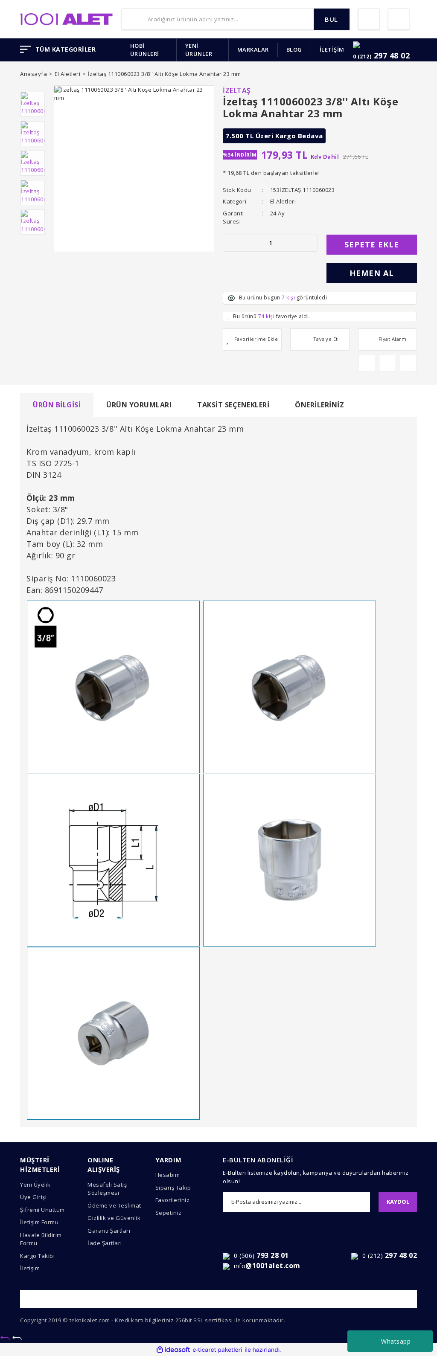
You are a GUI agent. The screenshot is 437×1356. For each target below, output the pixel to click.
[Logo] (66, 18)
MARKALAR (253, 49)
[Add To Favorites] (252, 339)
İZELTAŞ (237, 90)
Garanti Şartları (108, 1230)
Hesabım (167, 1175)
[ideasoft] (173, 1350)
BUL (331, 19)
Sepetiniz (168, 1213)
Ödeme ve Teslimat (114, 1205)
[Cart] (398, 19)
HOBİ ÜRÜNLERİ (144, 50)
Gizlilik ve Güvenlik (113, 1218)
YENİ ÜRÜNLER (199, 50)
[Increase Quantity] (311, 243)
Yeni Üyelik (35, 1184)
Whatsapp (396, 1341)
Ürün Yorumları (139, 404)
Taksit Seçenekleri (233, 404)
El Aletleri (283, 201)
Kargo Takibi (37, 1256)
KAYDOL (398, 1201)
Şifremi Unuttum (42, 1210)
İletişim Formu (39, 1222)
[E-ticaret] (217, 1350)
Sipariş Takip (173, 1187)
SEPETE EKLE (371, 244)
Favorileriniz (172, 1200)
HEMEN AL (372, 273)
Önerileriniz (319, 404)
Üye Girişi (33, 1197)
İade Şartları (104, 1243)
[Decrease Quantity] (229, 243)
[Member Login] (368, 19)
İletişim (30, 1268)
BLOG (294, 49)
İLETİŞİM (332, 49)
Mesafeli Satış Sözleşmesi (107, 1189)
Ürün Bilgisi (57, 404)
